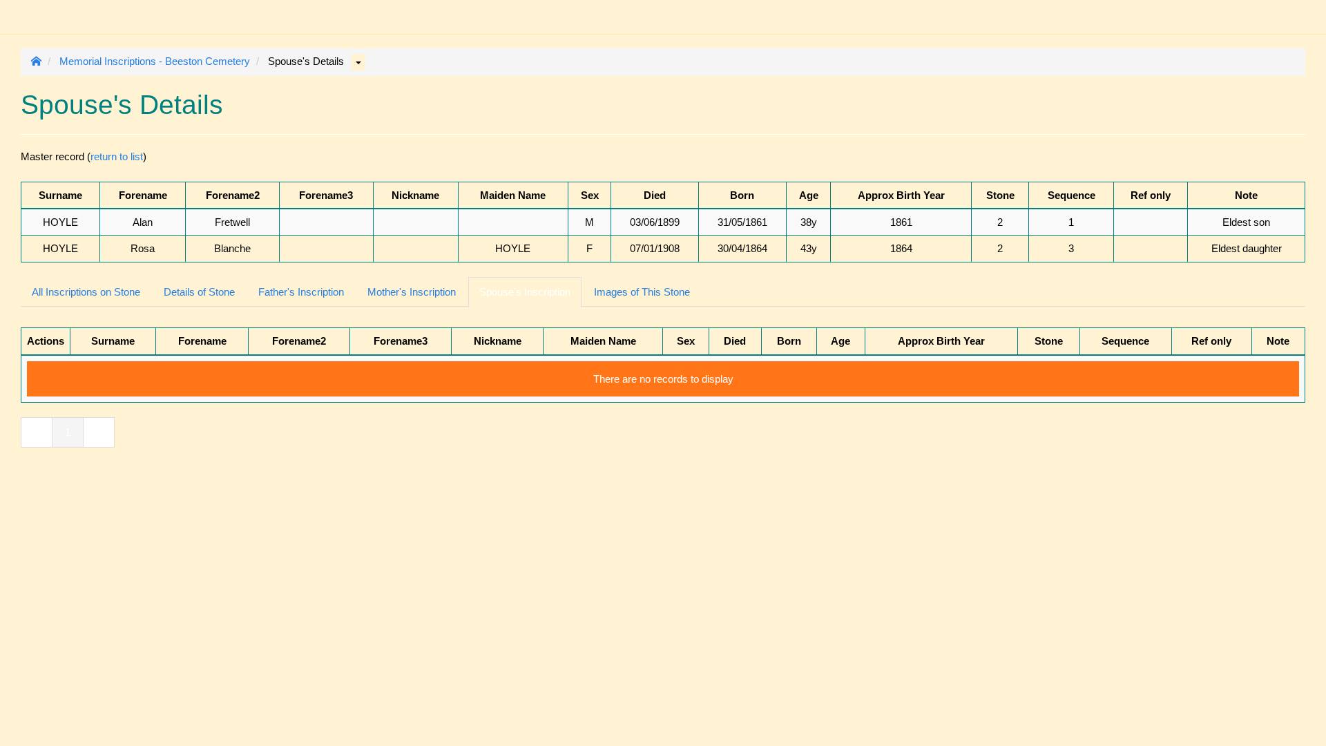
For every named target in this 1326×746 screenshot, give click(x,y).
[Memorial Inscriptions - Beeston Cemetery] (31, 10)
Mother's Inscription (411, 292)
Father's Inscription (301, 292)
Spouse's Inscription (524, 292)
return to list (116, 156)
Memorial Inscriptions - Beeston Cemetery (154, 61)
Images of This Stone (642, 292)
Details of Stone (199, 292)
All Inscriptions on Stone (86, 292)
